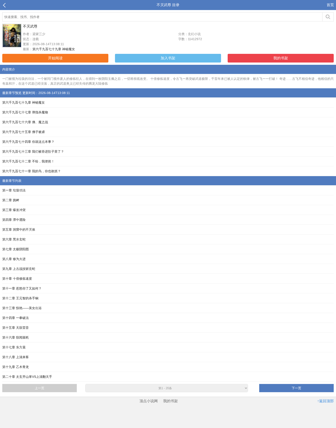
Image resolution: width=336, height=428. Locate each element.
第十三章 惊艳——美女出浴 (22, 308)
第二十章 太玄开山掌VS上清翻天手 (27, 376)
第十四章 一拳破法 (15, 318)
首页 (330, 5)
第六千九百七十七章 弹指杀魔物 (25, 112)
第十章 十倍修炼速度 (17, 278)
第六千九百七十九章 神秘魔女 (53, 49)
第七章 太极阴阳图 (15, 249)
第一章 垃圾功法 (14, 190)
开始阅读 (55, 58)
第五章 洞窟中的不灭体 (18, 229)
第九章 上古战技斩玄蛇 (18, 269)
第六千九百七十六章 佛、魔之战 (25, 122)
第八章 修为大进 (14, 259)
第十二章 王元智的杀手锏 (20, 298)
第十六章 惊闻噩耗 (15, 337)
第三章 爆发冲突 (14, 210)
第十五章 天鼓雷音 (15, 327)
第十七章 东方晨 (14, 347)
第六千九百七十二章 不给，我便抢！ (28, 161)
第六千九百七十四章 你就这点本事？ (28, 142)
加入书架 (168, 58)
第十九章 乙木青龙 (15, 367)
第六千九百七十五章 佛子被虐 (23, 132)
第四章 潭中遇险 (14, 220)
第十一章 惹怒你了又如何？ (22, 288)
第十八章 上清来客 (15, 357)
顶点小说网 (148, 401)
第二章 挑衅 (10, 200)
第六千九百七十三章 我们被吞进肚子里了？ (33, 151)
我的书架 (280, 58)
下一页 (296, 388)
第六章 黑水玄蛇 (14, 239)
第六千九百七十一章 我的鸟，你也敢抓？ (31, 171)
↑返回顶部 (325, 401)
